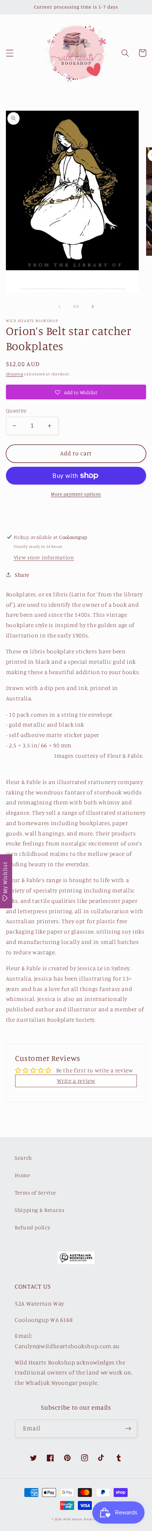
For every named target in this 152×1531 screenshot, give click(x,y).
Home (22, 1175)
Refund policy (32, 1227)
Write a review (76, 1080)
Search (23, 1158)
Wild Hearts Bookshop (81, 1519)
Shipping (14, 374)
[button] (9, 52)
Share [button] (22, 575)
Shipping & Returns (39, 1210)
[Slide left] (59, 306)
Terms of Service (35, 1192)
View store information (44, 557)
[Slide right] (92, 306)
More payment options (76, 494)
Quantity (16, 410)
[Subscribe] (128, 1429)
